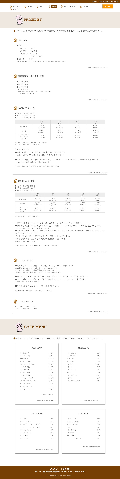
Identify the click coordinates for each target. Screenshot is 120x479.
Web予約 (107, 6)
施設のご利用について (70, 6)
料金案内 (54, 6)
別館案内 (42, 6)
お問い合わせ (16, 9)
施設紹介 (29, 6)
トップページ (16, 6)
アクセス (85, 6)
